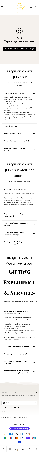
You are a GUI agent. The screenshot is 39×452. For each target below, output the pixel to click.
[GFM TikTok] (18, 407)
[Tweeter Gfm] (12, 407)
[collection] (10, 449)
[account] (36, 449)
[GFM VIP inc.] (19, 7)
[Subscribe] (35, 403)
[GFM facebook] (5, 407)
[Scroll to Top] (35, 441)
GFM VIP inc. (22, 424)
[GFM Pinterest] (2, 407)
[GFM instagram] (9, 407)
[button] (35, 7)
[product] (3, 449)
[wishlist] (23, 449)
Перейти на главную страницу (19, 49)
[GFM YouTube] (15, 407)
